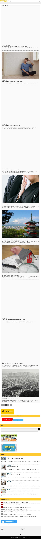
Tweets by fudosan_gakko (6, 523)
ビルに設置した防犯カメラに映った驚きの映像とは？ (14, 474)
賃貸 (6, 80)
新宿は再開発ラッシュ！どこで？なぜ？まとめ (10, 398)
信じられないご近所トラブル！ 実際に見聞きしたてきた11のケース (16, 504)
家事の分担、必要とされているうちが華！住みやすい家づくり (12, 363)
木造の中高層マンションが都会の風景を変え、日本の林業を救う (15, 502)
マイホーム (7, 362)
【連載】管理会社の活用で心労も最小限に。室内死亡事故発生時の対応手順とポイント (20, 516)
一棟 (6, 45)
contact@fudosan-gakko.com (26, 537)
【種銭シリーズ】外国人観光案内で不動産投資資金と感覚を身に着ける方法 (15, 240)
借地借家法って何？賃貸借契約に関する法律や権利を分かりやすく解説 (17, 514)
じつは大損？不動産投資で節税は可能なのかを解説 (10, 275)
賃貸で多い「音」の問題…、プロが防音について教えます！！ (15, 511)
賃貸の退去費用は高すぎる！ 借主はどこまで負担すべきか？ (12, 81)
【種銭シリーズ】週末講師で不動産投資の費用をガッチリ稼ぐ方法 (13, 319)
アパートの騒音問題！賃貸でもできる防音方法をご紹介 (11, 125)
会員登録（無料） (7, 419)
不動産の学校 (16, 537)
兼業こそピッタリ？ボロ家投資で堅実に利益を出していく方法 (15, 509)
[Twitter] (20, 534)
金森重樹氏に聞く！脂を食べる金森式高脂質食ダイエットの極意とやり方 (17, 507)
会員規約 (2, 529)
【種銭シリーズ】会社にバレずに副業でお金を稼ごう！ (11, 169)
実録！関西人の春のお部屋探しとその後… (13, 466)
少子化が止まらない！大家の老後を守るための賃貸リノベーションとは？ (14, 46)
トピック (7, 318)
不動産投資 (9, 45)
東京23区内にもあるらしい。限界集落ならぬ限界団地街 (15, 458)
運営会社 (22, 529)
